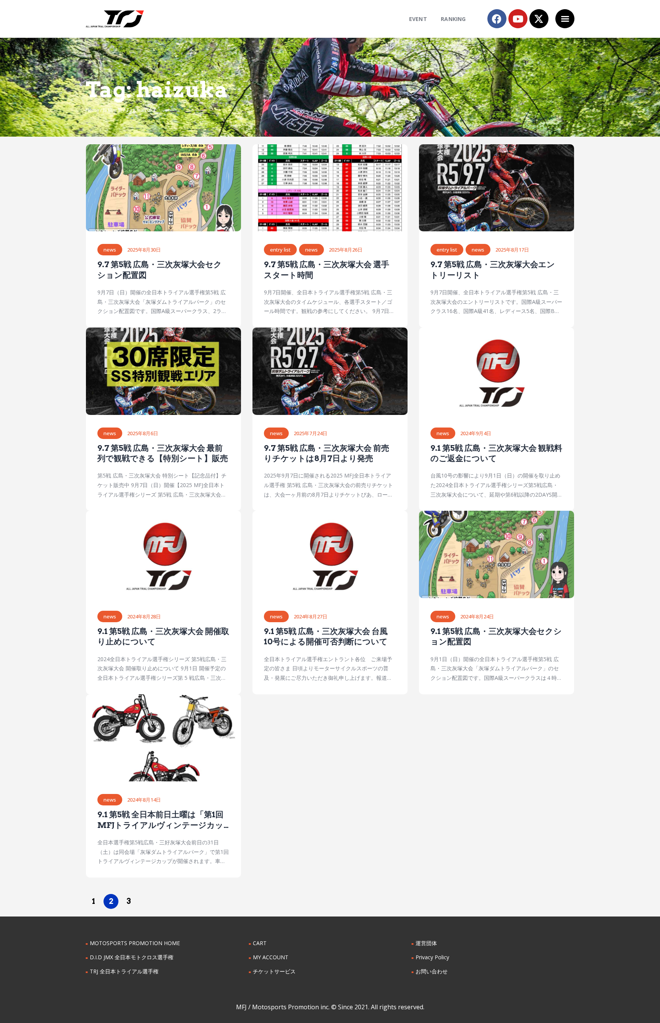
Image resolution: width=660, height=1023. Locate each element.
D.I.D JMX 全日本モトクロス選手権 (131, 957)
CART (260, 943)
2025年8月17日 (512, 249)
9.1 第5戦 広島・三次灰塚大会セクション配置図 (496, 636)
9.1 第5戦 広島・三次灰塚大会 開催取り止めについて (163, 636)
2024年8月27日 (310, 616)
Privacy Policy (432, 957)
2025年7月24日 (310, 433)
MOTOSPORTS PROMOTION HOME (135, 943)
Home (92, 109)
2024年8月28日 (144, 616)
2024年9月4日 (475, 433)
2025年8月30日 (144, 249)
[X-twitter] (538, 18)
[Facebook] (496, 18)
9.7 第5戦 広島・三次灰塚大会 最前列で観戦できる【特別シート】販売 (162, 453)
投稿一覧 (113, 109)
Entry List (280, 249)
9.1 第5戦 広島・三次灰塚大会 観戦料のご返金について (496, 453)
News (110, 249)
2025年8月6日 (142, 433)
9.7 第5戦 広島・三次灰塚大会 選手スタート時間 (326, 269)
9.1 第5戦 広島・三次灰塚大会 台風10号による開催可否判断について (326, 636)
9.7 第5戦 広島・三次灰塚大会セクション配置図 (159, 269)
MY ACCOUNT (270, 957)
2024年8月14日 (144, 799)
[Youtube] (517, 18)
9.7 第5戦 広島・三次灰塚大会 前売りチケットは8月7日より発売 (326, 453)
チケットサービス (274, 971)
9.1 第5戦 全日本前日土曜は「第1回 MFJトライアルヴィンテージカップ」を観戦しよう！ (160, 820)
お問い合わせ (432, 971)
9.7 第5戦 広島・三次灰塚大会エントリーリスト (492, 269)
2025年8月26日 (345, 249)
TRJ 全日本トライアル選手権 (124, 971)
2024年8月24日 (477, 616)
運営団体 (426, 943)
